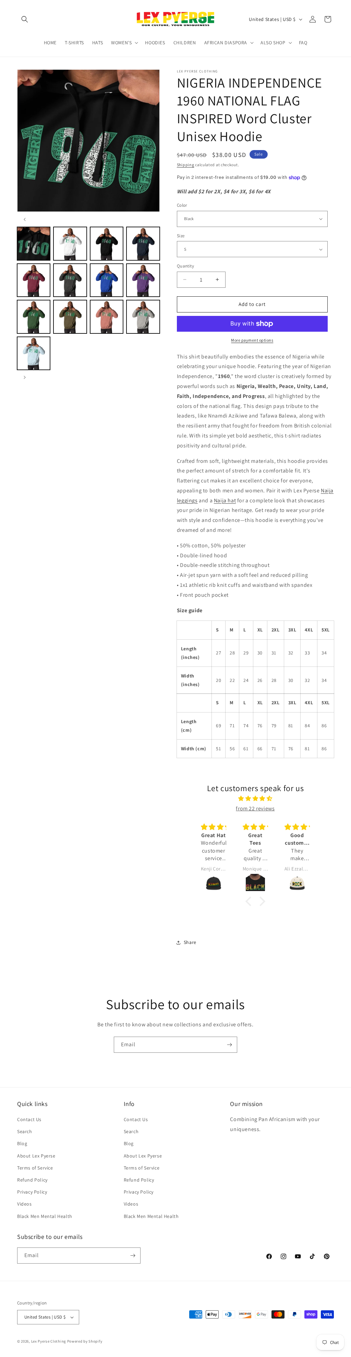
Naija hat (225, 500)
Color (182, 205)
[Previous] (24, 219)
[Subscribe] (229, 1045)
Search (24, 1131)
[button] (24, 19)
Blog (22, 1143)
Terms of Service (35, 1168)
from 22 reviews (255, 808)
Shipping (185, 164)
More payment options (252, 340)
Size (181, 236)
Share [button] (190, 942)
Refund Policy (32, 1180)
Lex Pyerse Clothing (48, 1341)
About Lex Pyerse (36, 1156)
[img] (255, 799)
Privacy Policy (32, 1192)
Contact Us (29, 1119)
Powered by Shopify (84, 1341)
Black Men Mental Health (44, 1216)
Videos (24, 1204)
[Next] (24, 377)
